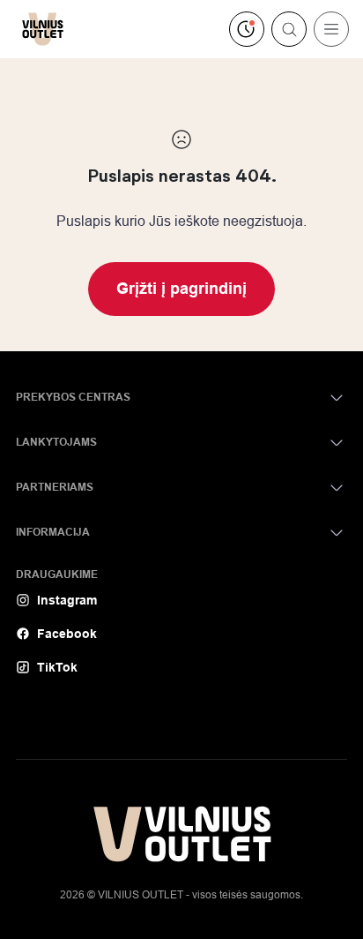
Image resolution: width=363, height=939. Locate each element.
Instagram (67, 600)
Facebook (67, 634)
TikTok (57, 667)
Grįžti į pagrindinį (181, 288)
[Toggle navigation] (331, 29)
